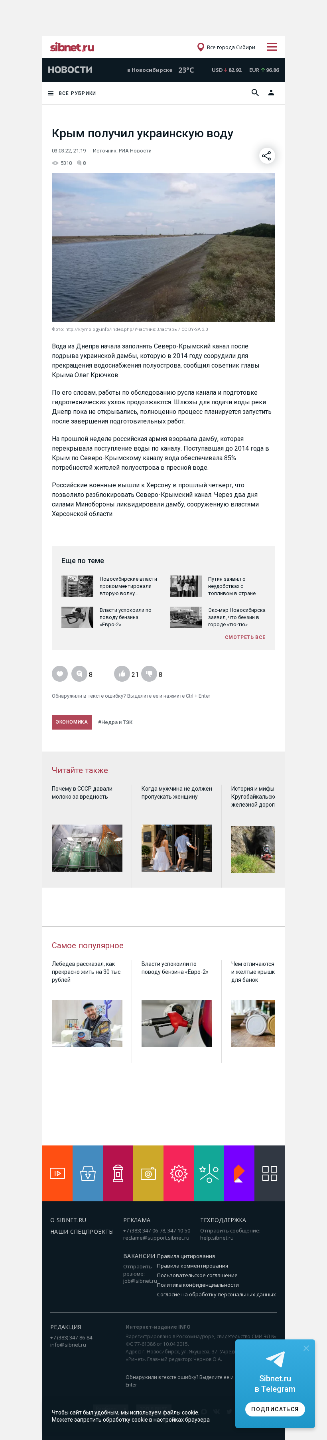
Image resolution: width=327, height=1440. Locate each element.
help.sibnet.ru (217, 1237)
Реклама (136, 1220)
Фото (57, 329)
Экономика (72, 722)
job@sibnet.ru (140, 1280)
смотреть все (245, 637)
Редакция (65, 1327)
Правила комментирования (192, 1265)
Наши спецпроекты (82, 1231)
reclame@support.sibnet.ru (156, 1237)
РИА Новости (135, 151)
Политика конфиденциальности (198, 1284)
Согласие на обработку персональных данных (216, 1294)
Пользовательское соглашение (197, 1275)
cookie (190, 1412)
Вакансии (139, 1256)
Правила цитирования (186, 1256)
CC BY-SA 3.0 (194, 329)
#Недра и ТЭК (115, 722)
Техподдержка (223, 1220)
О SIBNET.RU (68, 1220)
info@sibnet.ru (68, 1344)
